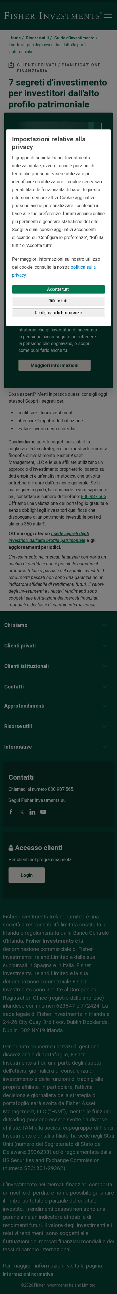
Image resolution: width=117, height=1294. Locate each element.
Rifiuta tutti (58, 301)
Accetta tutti (58, 289)
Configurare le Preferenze (58, 312)
